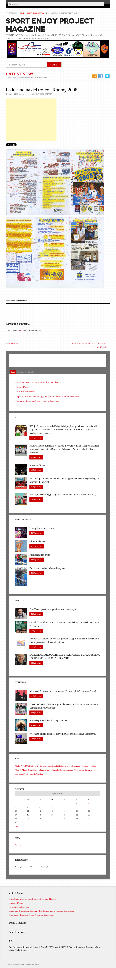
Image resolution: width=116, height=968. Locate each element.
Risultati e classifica (14, 343)
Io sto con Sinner (37, 465)
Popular (31, 372)
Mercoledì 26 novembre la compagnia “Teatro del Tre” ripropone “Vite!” (63, 691)
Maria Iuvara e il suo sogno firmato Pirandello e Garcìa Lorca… (38, 401)
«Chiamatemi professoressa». (25, 392)
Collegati (18, 845)
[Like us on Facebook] (101, 76)
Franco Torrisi (46, 770)
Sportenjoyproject (89, 766)
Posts (13, 372)
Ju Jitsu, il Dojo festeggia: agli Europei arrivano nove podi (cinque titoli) (62, 494)
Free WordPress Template (32, 867)
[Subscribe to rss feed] (94, 76)
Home (22, 13)
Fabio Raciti (61, 766)
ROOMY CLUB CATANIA (35, 13)
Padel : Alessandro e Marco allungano (46, 568)
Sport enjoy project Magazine (50, 25)
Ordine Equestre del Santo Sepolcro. (41, 766)
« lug (17, 826)
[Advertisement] (31, 120)
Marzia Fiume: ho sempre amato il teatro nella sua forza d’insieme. (38, 382)
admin (10, 94)
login (22, 330)
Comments (21, 372)
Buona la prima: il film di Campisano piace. (49, 720)
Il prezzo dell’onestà (22, 387)
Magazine (71, 766)
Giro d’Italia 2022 (37, 541)
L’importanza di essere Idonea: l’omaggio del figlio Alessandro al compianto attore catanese (47, 397)
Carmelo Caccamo (59, 770)
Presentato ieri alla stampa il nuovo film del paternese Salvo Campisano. (62, 733)
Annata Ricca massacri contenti (80, 770)
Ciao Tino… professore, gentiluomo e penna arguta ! (53, 609)
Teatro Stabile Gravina (33, 774)
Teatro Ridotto (34, 770)
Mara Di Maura (21, 770)
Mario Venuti (20, 766)
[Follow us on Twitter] (107, 76)
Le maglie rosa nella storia (41, 528)
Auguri (78, 766)
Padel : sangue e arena (39, 554)
